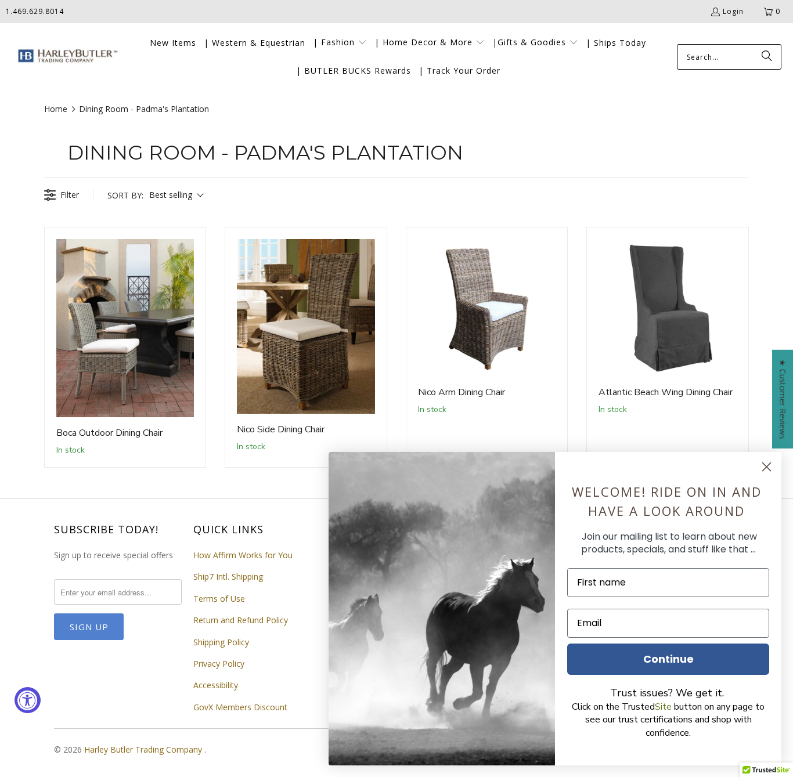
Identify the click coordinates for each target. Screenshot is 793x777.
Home (55, 108)
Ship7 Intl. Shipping (228, 576)
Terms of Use (219, 598)
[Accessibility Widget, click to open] (28, 700)
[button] (340, 43)
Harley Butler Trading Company (144, 749)
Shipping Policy (221, 642)
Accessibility (215, 685)
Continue (668, 659)
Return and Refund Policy (240, 620)
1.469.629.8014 (35, 11)
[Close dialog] (766, 467)
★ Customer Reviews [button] (782, 399)
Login (733, 11)
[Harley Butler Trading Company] (65, 57)
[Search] (766, 57)
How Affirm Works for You (243, 555)
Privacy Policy (218, 663)
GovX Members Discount (240, 707)
